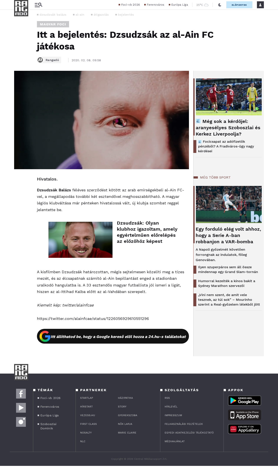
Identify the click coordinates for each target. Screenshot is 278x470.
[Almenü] (38, 5)
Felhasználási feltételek (184, 423)
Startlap (86, 397)
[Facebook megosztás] (19, 180)
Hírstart (86, 406)
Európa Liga (179, 4)
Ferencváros (155, 4)
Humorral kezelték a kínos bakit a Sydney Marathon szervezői (226, 283)
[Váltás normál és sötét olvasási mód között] (219, 4)
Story (122, 406)
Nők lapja (125, 423)
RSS (167, 397)
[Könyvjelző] (19, 205)
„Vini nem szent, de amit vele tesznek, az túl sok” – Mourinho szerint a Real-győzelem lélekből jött (229, 299)
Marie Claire (127, 432)
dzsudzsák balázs (53, 14)
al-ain (80, 14)
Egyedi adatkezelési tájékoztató (189, 432)
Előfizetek (239, 5)
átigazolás (101, 14)
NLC (82, 441)
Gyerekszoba (127, 415)
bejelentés (126, 14)
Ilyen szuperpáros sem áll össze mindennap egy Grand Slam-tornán (228, 269)
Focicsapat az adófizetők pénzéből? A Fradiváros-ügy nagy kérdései (226, 146)
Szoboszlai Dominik (48, 426)
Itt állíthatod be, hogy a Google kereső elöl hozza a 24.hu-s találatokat (118, 336)
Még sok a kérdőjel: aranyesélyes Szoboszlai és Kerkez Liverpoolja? (228, 128)
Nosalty (86, 432)
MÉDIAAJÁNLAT (175, 441)
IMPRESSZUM (173, 415)
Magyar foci (53, 24)
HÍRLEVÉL (171, 406)
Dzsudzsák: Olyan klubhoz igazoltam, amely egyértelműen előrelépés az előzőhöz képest (147, 232)
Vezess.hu (87, 415)
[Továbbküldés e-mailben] (19, 192)
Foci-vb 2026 (130, 4)
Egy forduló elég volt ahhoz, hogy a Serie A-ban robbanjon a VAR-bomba (228, 235)
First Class (88, 423)
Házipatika (125, 397)
